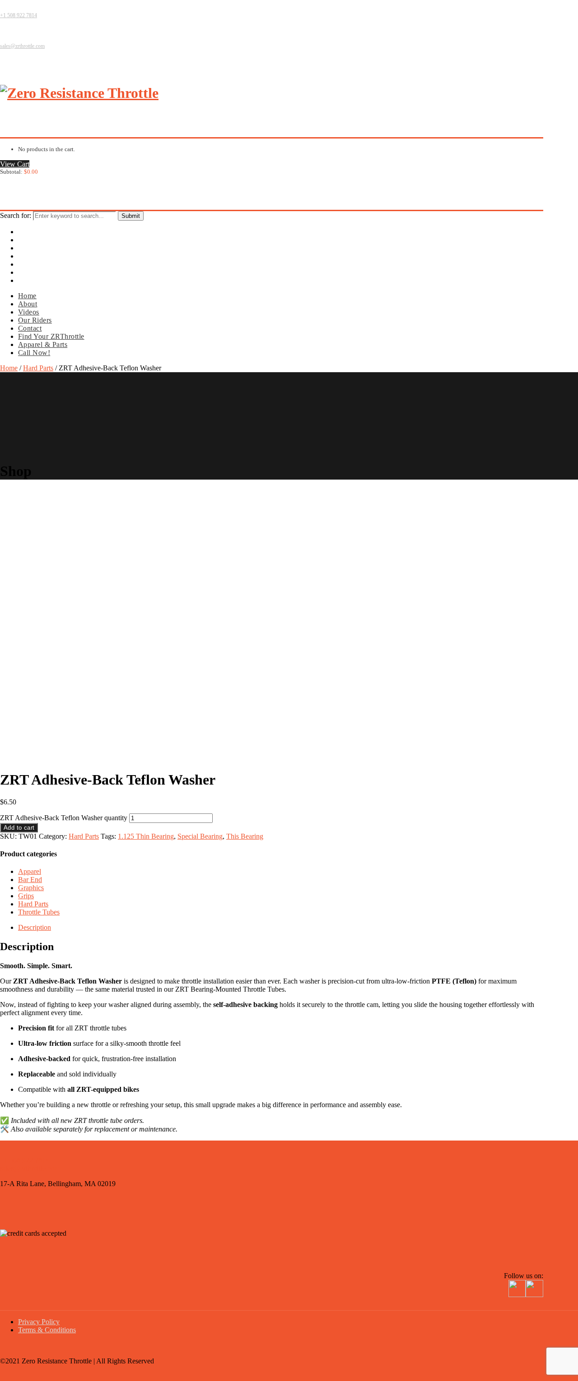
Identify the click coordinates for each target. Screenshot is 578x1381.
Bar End (30, 879)
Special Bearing (200, 836)
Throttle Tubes (39, 912)
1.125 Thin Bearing (146, 836)
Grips (26, 896)
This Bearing (244, 836)
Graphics (31, 887)
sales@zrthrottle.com (22, 46)
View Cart (14, 164)
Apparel (29, 871)
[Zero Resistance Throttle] (79, 93)
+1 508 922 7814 (18, 15)
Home (9, 368)
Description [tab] (34, 927)
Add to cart (19, 827)
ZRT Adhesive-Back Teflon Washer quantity (63, 818)
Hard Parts (38, 368)
